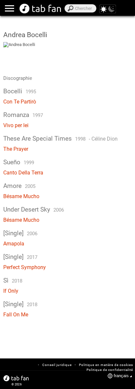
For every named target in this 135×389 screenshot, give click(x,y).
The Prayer (15, 149)
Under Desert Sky (26, 209)
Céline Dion (104, 139)
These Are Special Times (37, 138)
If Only (10, 291)
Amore (12, 186)
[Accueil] (40, 8)
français (121, 375)
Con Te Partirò (19, 102)
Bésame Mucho (21, 196)
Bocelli (12, 91)
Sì (6, 280)
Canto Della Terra (23, 173)
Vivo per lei (16, 125)
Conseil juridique (57, 365)
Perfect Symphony (24, 267)
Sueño (11, 162)
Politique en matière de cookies (106, 365)
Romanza (16, 115)
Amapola (13, 243)
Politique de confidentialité (110, 370)
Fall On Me (15, 314)
